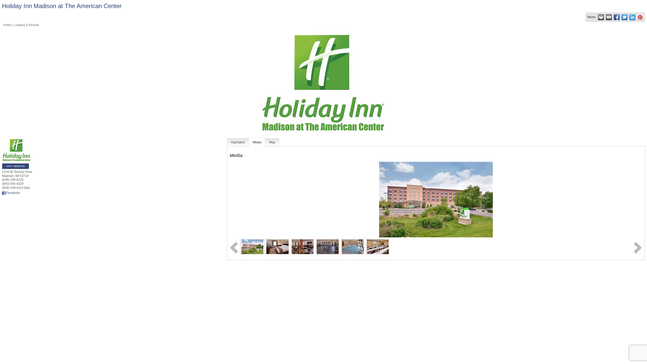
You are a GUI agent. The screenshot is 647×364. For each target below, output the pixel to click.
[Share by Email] (609, 17)
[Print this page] (601, 17)
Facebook (13, 193)
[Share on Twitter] (624, 17)
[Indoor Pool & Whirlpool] (352, 246)
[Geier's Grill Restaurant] (302, 246)
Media (257, 142)
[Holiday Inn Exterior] (252, 246)
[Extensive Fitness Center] (327, 246)
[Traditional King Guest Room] (277, 246)
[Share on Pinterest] (640, 17)
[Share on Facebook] (617, 17)
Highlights (238, 142)
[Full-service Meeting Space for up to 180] (377, 246)
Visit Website (15, 166)
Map (272, 142)
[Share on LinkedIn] (632, 17)
